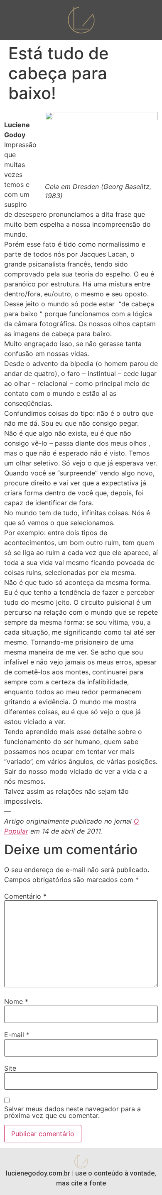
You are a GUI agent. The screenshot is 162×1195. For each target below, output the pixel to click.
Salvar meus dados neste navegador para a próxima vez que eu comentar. (72, 1112)
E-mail (16, 1034)
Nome (16, 1001)
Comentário (25, 896)
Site (10, 1068)
